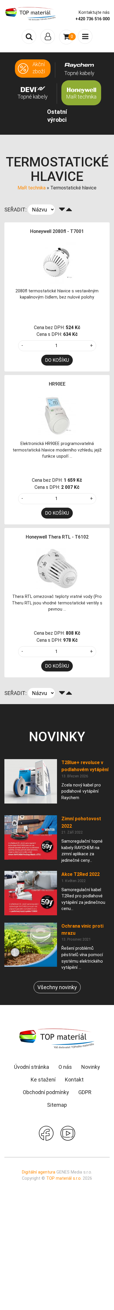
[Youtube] (68, 1132)
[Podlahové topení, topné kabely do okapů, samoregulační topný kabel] (30, 13)
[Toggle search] (29, 36)
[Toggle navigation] (47, 36)
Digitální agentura (38, 1172)
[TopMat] (57, 1038)
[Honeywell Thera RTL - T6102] (57, 568)
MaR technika (32, 188)
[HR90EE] (57, 415)
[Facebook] (46, 1132)
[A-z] (69, 209)
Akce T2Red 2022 (80, 874)
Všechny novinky (57, 987)
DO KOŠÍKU (57, 360)
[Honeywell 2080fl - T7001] (57, 262)
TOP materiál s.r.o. (64, 1178)
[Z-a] (62, 209)
